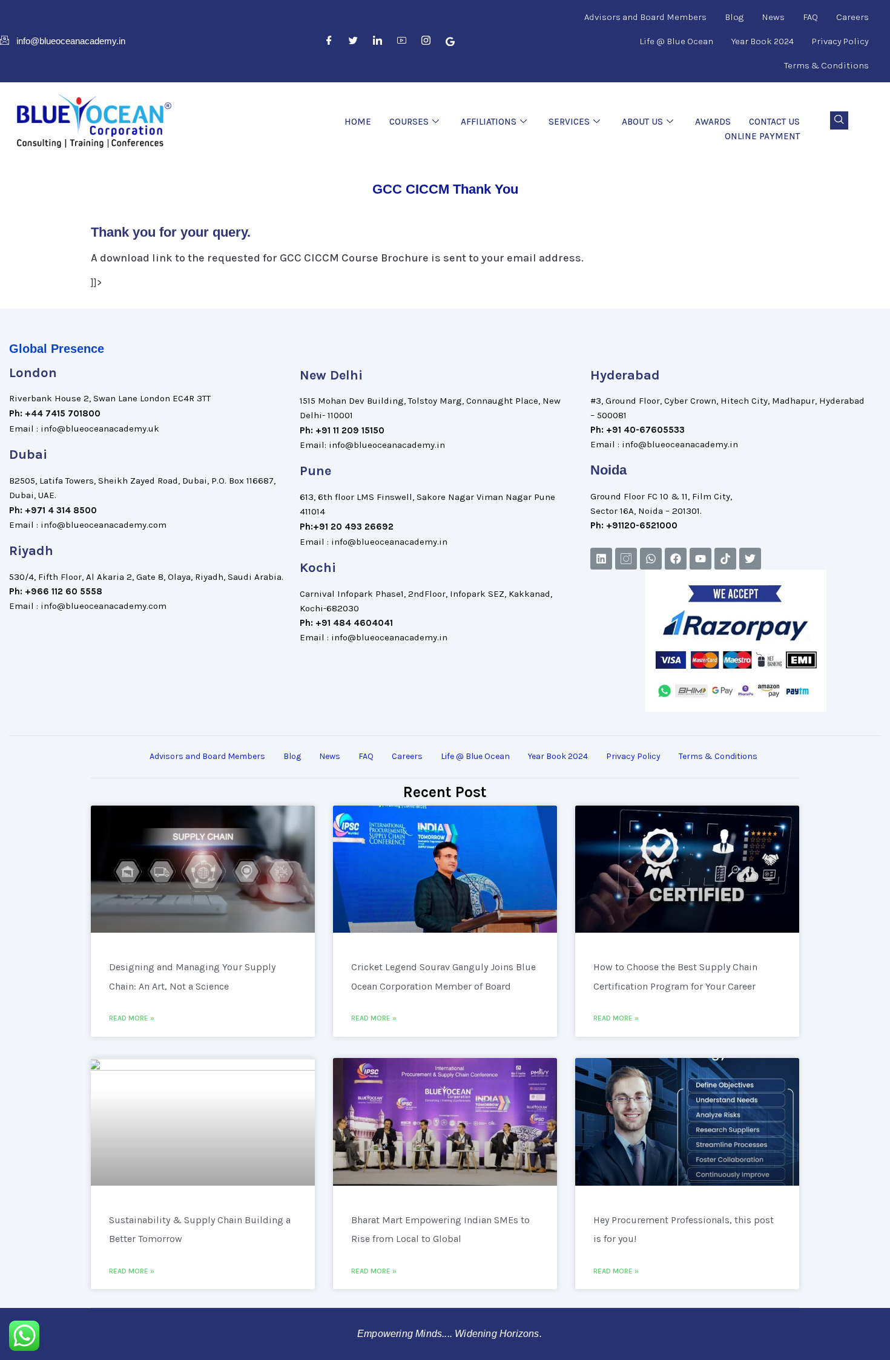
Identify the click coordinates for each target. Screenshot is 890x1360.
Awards (713, 121)
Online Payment (762, 136)
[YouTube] (402, 41)
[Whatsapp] (651, 559)
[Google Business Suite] (450, 41)
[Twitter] (353, 41)
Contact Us (774, 121)
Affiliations (488, 121)
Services (569, 121)
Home (357, 121)
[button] (839, 120)
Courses (409, 121)
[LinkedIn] (378, 41)
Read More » (131, 1018)
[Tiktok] (725, 559)
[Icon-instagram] (626, 559)
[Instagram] (426, 41)
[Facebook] (329, 41)
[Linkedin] (601, 559)
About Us (642, 121)
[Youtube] (700, 559)
